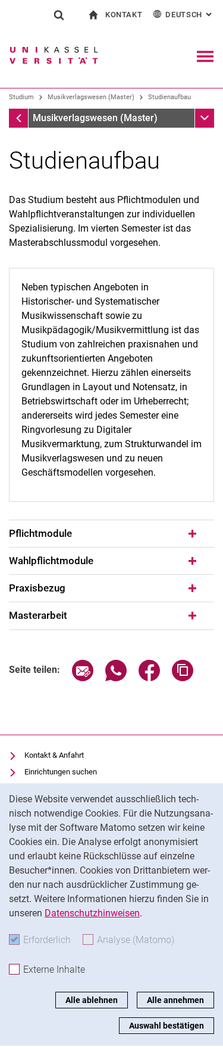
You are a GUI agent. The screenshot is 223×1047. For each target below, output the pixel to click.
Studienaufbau (169, 97)
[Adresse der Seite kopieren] (182, 678)
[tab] (111, 534)
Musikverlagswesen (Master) (91, 97)
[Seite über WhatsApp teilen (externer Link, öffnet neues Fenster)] (116, 678)
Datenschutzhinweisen (92, 913)
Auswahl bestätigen (166, 1025)
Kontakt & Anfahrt (54, 755)
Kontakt (124, 14)
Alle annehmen (175, 1000)
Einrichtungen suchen (60, 771)
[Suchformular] (59, 15)
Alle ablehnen (91, 1000)
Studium (21, 97)
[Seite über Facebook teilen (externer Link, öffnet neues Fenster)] (149, 678)
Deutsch (189, 14)
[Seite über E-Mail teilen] (82, 678)
